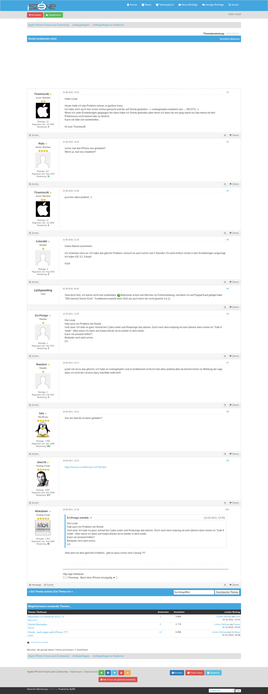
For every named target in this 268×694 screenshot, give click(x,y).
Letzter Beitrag (224, 616)
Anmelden (36, 15)
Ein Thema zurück (41, 591)
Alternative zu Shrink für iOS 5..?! (46, 616)
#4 (227, 240)
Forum (133, 4)
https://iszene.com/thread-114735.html (85, 467)
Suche (235, 4)
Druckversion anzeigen (39, 642)
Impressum (76, 671)
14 (160, 632)
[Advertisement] (134, 65)
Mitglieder (214, 672)
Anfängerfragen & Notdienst (108, 25)
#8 (227, 412)
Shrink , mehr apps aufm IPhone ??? (48, 632)
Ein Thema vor (62, 591)
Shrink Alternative (37, 624)
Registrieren (54, 15)
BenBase (235, 632)
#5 (227, 289)
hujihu (31, 635)
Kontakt (178, 672)
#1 (227, 92)
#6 (227, 314)
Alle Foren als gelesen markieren (119, 679)
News (147, 4)
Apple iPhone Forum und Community (48, 25)
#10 (227, 510)
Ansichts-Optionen (230, 39)
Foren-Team (196, 672)
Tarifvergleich (166, 4)
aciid (238, 616)
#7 (227, 363)
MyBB (72, 689)
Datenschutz (91, 671)
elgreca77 (33, 620)
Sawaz (31, 628)
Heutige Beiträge (214, 4)
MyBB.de (53, 689)
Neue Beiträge (189, 4)
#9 (227, 461)
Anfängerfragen (80, 25)
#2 (227, 142)
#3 (227, 191)
